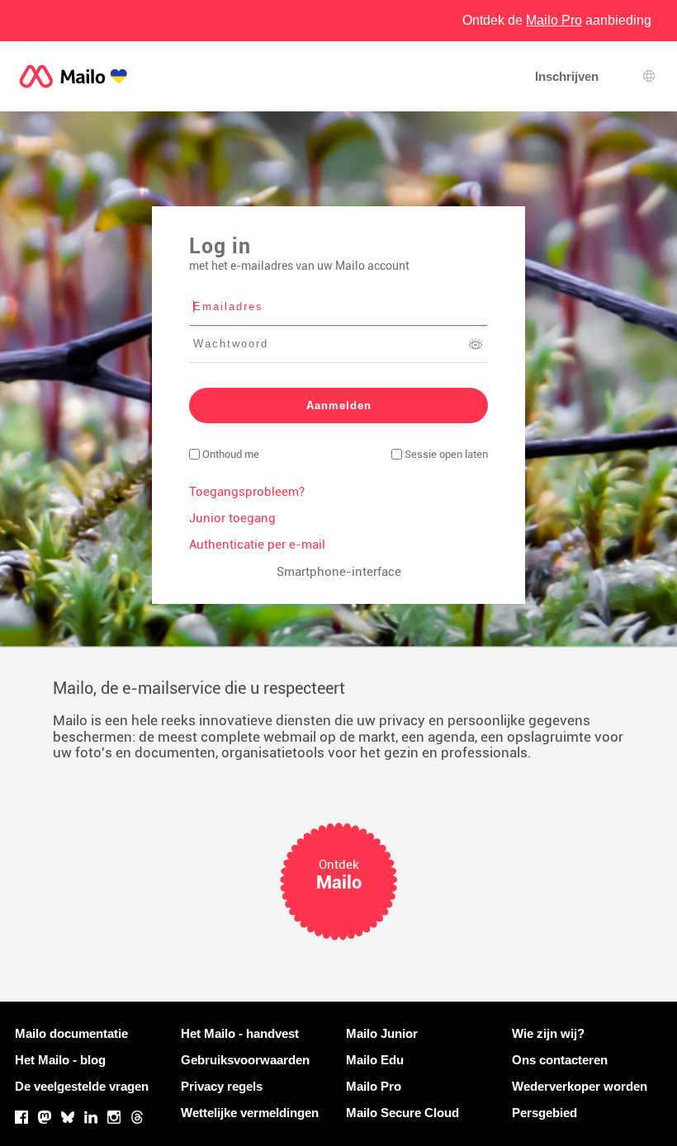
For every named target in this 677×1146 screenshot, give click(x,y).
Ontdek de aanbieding (556, 20)
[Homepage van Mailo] (73, 76)
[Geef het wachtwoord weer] (475, 344)
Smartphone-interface (339, 571)
